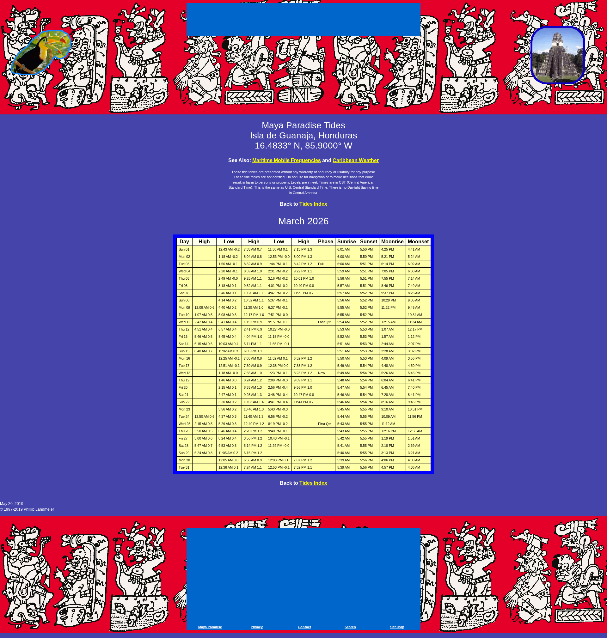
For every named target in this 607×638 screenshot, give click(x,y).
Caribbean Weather (356, 160)
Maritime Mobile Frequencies (286, 160)
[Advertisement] (304, 18)
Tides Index (313, 204)
